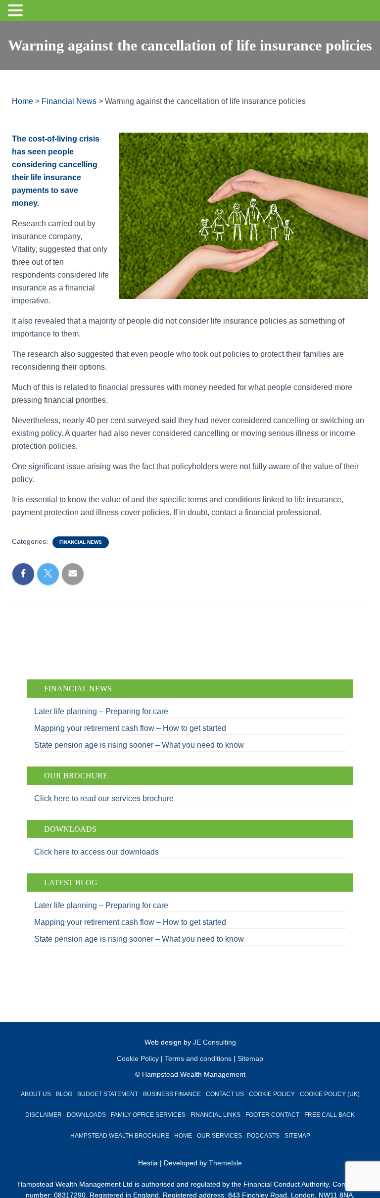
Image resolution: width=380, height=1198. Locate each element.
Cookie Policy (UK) (330, 1094)
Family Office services (148, 1114)
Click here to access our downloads (96, 852)
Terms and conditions (198, 1058)
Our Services (219, 1135)
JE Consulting (214, 1042)
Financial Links (215, 1114)
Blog (64, 1094)
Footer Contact (272, 1114)
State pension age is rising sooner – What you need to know (139, 745)
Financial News (80, 542)
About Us (36, 1094)
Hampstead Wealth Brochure (119, 1135)
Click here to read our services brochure (104, 798)
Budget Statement (107, 1094)
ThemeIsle (225, 1163)
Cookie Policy (138, 1058)
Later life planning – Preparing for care (101, 711)
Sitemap (250, 1058)
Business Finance (172, 1094)
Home (183, 1135)
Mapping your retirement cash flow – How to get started (131, 728)
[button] (17, 11)
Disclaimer (43, 1114)
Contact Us (225, 1094)
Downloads (86, 1114)
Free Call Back (329, 1114)
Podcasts (263, 1135)
